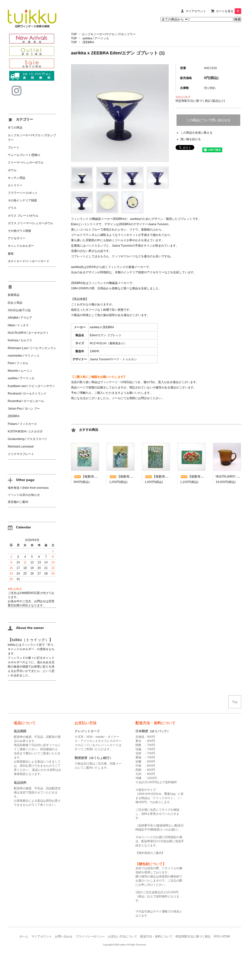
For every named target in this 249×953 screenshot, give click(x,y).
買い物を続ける (190, 139)
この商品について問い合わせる (208, 120)
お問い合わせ (63, 936)
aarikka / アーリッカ (95, 38)
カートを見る (227, 11)
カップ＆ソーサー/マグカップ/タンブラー (109, 34)
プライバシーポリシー (90, 936)
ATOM (226, 936)
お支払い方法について (122, 936)
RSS (217, 936)
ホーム (23, 936)
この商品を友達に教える (196, 132)
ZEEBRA (88, 42)
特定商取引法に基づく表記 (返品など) (200, 101)
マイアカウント (196, 11)
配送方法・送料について (156, 936)
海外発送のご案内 (150, 853)
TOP (74, 34)
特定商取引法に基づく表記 (193, 936)
